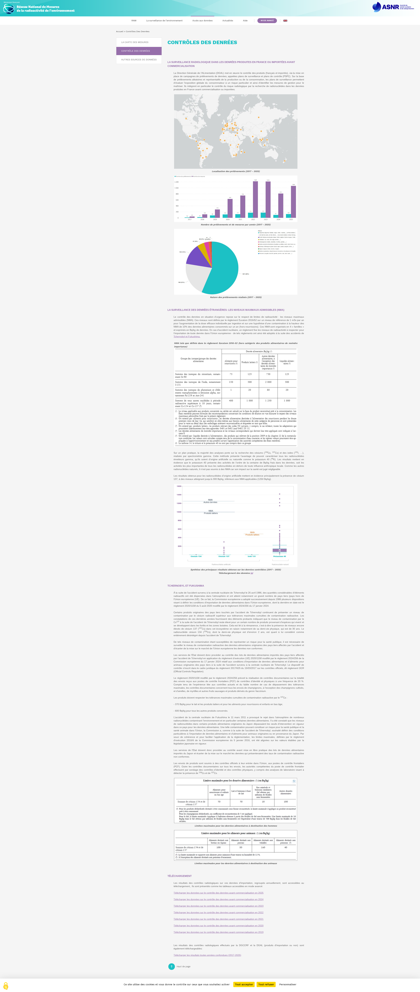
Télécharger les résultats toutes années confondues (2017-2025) (207, 955)
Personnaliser (287, 984)
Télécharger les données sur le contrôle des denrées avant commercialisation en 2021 (218, 919)
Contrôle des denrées (135, 51)
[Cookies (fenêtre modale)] (5, 986)
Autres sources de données (139, 59)
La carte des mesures (134, 42)
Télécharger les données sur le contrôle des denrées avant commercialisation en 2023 (218, 906)
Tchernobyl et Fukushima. (187, 336)
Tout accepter (244, 984)
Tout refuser (266, 984)
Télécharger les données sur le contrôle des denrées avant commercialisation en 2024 (218, 899)
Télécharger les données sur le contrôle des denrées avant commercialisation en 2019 (218, 932)
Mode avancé (267, 21)
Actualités (227, 20)
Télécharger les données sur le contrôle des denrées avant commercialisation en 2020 (218, 925)
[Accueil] (39, 7)
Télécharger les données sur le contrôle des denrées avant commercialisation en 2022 (218, 912)
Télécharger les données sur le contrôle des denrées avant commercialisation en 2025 (218, 892)
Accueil (119, 31)
